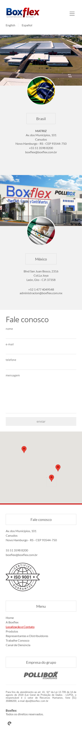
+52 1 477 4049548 (41, 289)
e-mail (10, 344)
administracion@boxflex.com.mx (41, 293)
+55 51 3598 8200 (41, 148)
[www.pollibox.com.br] (41, 675)
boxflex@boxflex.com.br (41, 152)
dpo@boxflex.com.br (36, 701)
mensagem (13, 375)
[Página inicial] (23, 13)
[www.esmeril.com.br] (41, 723)
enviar (41, 421)
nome (9, 329)
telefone (11, 360)
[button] (51, 478)
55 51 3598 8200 (17, 550)
